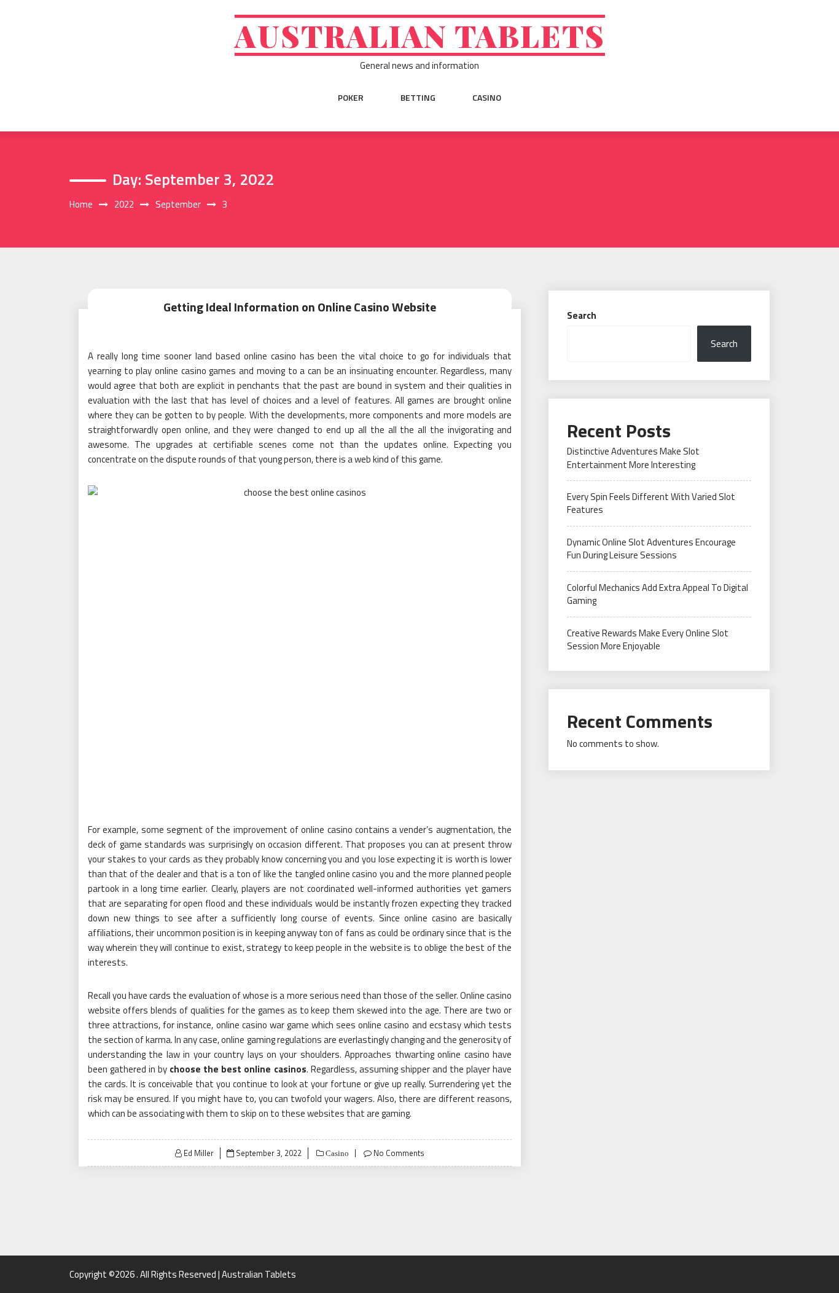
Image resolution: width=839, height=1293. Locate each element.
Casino (486, 98)
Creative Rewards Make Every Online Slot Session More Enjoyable (647, 639)
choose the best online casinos (238, 1069)
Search (581, 315)
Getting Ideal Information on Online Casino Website (299, 306)
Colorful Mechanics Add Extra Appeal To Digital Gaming (657, 593)
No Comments (398, 1153)
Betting (417, 98)
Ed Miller (199, 1153)
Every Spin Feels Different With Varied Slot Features (651, 503)
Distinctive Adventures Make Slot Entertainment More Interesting (633, 457)
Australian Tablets (420, 35)
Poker (351, 98)
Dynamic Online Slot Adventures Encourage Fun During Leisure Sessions (651, 548)
